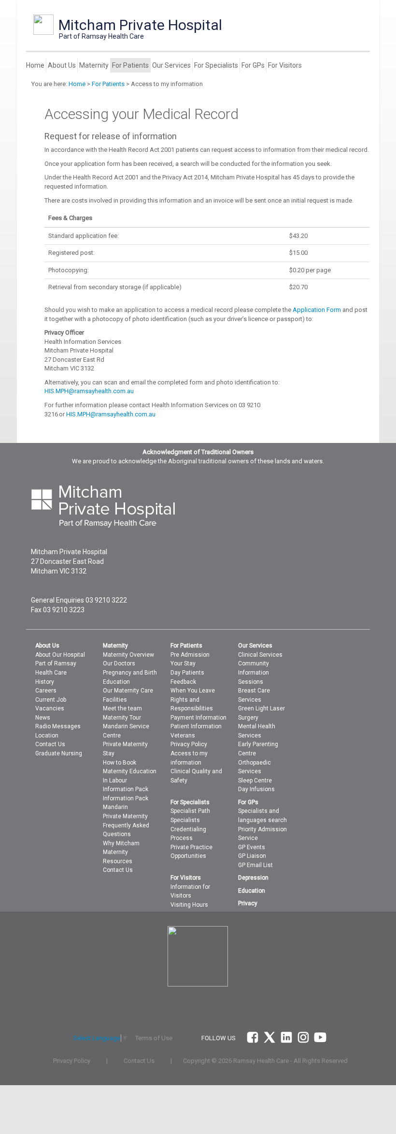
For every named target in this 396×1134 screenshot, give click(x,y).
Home (35, 65)
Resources (117, 861)
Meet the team (122, 708)
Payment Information (198, 717)
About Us (62, 65)
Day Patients (187, 672)
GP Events (251, 847)
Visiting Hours (189, 904)
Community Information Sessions (253, 672)
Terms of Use (153, 1038)
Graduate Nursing (58, 753)
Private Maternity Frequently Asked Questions (126, 825)
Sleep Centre (255, 780)
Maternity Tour (122, 717)
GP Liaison (252, 856)
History (44, 681)
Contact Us (50, 744)
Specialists (185, 820)
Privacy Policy (188, 744)
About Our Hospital (60, 654)
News (42, 717)
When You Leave (192, 690)
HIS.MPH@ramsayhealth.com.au (89, 391)
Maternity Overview (128, 654)
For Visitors (285, 65)
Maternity (94, 65)
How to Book (119, 762)
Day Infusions (256, 789)
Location (46, 735)
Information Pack (125, 789)
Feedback (183, 681)
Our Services (171, 65)
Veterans (182, 735)
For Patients (130, 65)
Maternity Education (129, 771)
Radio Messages (58, 726)
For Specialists (216, 65)
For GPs (253, 65)
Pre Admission (190, 654)
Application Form (317, 309)
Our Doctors (119, 663)
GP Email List (255, 865)
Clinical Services (260, 654)
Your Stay (183, 663)
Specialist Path (190, 811)
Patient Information (196, 726)
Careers (46, 690)
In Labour (115, 780)
